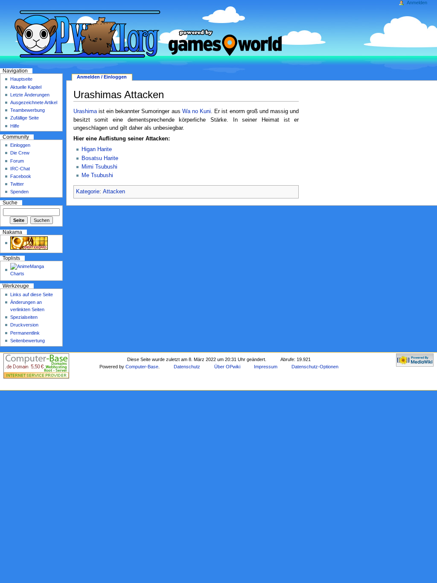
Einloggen (20, 145)
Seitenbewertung (27, 340)
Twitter (17, 184)
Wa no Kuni (196, 111)
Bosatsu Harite (100, 158)
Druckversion (24, 324)
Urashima (85, 111)
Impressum (265, 366)
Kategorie (87, 192)
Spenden (19, 191)
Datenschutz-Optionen (314, 366)
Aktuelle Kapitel (25, 87)
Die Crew (19, 152)
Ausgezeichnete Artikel (33, 102)
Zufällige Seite (24, 117)
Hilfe (14, 125)
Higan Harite (97, 149)
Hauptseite (21, 79)
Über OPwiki (227, 366)
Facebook (20, 176)
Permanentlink (25, 332)
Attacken (114, 192)
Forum (17, 160)
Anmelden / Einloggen (102, 76)
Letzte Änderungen (30, 94)
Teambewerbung (27, 110)
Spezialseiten (24, 317)
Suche (10, 202)
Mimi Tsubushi (99, 167)
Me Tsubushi (97, 175)
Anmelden (417, 2)
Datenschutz (187, 366)
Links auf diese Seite (31, 294)
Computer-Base (141, 366)
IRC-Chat (20, 168)
